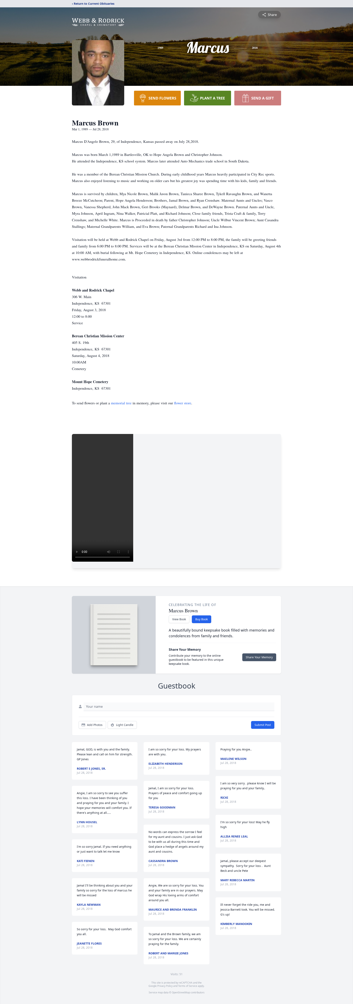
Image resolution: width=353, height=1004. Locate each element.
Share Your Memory (259, 657)
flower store (182, 402)
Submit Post (263, 725)
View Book (179, 619)
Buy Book (201, 619)
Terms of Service (187, 986)
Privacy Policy (165, 986)
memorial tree (121, 402)
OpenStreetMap (181, 992)
